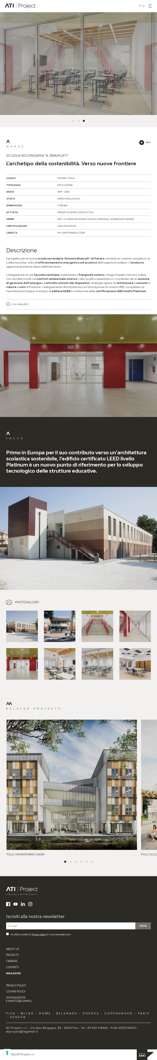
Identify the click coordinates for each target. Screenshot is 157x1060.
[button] (150, 6)
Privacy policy (39, 934)
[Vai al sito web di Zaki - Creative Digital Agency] (145, 1054)
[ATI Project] (78, 890)
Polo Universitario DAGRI (25, 854)
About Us (12, 949)
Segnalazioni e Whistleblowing (18, 999)
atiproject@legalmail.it (22, 1031)
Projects (12, 954)
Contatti (12, 967)
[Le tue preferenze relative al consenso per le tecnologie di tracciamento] (7, 1053)
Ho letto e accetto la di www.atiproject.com (40, 934)
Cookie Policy (16, 991)
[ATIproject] (21, 6)
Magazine (13, 973)
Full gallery (20, 304)
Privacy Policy (16, 985)
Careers (12, 961)
